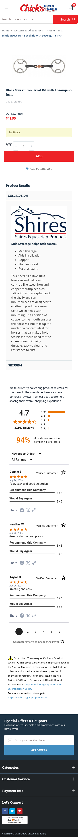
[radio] (55, 412)
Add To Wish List (41, 168)
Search (69, 19)
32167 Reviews (26, 427)
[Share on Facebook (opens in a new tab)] (22, 510)
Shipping (15, 365)
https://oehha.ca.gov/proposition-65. (28, 697)
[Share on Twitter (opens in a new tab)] (28, 510)
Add (39, 156)
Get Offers (39, 750)
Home (5, 30)
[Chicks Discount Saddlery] (39, 7)
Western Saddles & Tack (28, 30)
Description (18, 196)
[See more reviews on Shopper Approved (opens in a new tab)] (34, 510)
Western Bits (55, 30)
